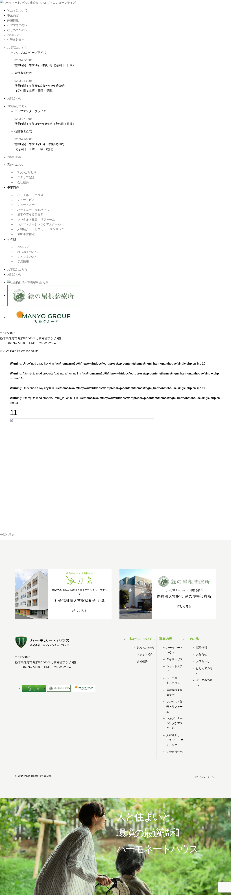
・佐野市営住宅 (24, 234)
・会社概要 (21, 182)
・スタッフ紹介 (24, 177)
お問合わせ (14, 98)
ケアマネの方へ (17, 25)
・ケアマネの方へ (26, 256)
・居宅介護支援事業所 (28, 214)
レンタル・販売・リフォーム (174, 706)
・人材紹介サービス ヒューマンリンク (39, 229)
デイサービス (174, 659)
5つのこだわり (145, 647)
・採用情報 (21, 261)
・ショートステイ (26, 204)
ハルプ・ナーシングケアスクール (174, 723)
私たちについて (17, 10)
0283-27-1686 (23, 60)
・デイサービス (24, 199)
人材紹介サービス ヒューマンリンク (174, 740)
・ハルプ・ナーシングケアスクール (37, 224)
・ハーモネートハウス (28, 195)
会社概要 (142, 661)
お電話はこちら (17, 47)
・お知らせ (21, 246)
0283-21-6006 (23, 80)
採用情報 (13, 20)
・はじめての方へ (26, 251)
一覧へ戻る (7, 534)
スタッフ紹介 (145, 654)
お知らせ (13, 34)
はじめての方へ (17, 30)
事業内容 (13, 15)
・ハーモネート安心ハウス (31, 209)
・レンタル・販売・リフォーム (34, 219)
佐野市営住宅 (16, 39)
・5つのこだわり (25, 172)
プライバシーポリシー (205, 777)
